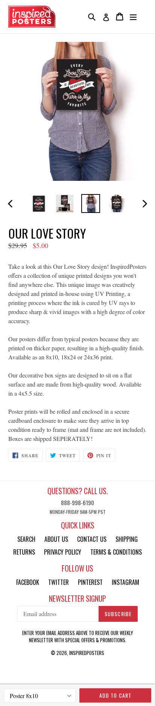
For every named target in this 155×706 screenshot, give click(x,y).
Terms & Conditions (116, 551)
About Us (56, 539)
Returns (24, 551)
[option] (39, 203)
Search (26, 539)
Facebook (27, 582)
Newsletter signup (77, 598)
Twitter (58, 582)
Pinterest (90, 582)
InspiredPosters (86, 653)
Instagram (125, 582)
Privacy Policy (62, 551)
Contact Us (91, 539)
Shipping (126, 539)
